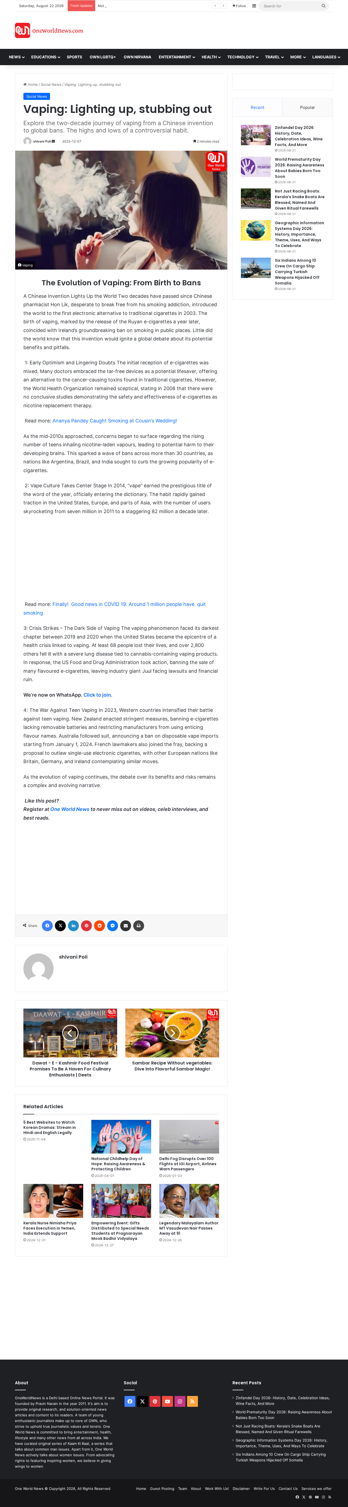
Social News (51, 84)
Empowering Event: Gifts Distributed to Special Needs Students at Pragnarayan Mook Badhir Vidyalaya (120, 1230)
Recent (257, 107)
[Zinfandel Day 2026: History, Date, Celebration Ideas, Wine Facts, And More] (256, 135)
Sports (74, 57)
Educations (43, 57)
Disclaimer (241, 1488)
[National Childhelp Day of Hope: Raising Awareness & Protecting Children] (121, 1137)
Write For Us (264, 1488)
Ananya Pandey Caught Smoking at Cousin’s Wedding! (114, 421)
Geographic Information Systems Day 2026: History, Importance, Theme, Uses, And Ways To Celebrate (299, 234)
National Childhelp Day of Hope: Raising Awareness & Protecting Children (118, 1164)
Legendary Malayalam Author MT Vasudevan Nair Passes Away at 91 (189, 1228)
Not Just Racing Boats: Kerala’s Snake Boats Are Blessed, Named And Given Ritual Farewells (176, 6)
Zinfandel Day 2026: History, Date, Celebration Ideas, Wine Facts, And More (299, 136)
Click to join (97, 695)
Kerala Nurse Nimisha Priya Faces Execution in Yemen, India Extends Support (49, 1228)
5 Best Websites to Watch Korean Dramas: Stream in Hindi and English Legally (49, 1127)
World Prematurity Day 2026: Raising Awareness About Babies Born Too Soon (299, 168)
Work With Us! (217, 1488)
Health (209, 57)
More (296, 57)
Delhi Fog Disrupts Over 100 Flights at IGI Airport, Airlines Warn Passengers (187, 1164)
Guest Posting (162, 1488)
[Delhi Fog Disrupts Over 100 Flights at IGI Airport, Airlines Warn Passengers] (189, 1137)
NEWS (15, 57)
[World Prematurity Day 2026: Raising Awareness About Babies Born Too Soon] (256, 167)
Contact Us (288, 1488)
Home (32, 84)
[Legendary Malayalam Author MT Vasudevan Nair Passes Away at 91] (189, 1201)
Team (182, 1488)
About (196, 1488)
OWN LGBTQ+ (103, 57)
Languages (324, 57)
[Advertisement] (223, 29)
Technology (240, 57)
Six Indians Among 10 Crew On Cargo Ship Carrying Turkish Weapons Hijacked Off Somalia (297, 272)
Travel (272, 57)
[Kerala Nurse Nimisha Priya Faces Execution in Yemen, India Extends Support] (53, 1201)
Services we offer (317, 1488)
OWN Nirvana (137, 57)
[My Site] (49, 30)
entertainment (175, 57)
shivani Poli (42, 141)
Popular (307, 107)
